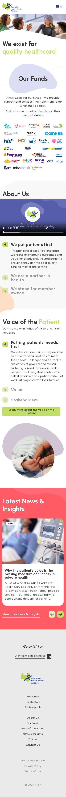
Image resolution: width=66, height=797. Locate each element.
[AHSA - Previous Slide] (52, 614)
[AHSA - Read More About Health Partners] (44, 141)
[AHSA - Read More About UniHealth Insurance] (7, 167)
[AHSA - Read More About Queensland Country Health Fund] (11, 161)
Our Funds (33, 723)
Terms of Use (33, 771)
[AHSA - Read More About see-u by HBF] (39, 161)
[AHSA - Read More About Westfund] (37, 168)
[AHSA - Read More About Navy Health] (8, 148)
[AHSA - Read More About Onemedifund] (52, 148)
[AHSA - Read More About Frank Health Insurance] (31, 133)
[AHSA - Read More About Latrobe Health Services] (57, 141)
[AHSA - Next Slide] (60, 614)
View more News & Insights (21, 614)
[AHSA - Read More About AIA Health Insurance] (20, 126)
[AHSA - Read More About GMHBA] (54, 133)
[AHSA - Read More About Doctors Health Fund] (10, 133)
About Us (33, 717)
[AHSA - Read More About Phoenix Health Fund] (39, 155)
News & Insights (33, 733)
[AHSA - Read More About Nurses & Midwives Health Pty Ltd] (28, 148)
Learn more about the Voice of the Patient (31, 411)
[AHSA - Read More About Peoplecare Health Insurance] (12, 155)
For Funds (33, 696)
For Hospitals (33, 707)
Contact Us (33, 744)
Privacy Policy (33, 765)
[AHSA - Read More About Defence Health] (58, 126)
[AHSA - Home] (12, 7)
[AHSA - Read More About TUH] (59, 161)
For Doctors (33, 701)
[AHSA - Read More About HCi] (22, 141)
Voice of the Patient (33, 728)
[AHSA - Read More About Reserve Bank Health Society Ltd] (27, 161)
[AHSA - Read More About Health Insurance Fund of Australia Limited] (32, 141)
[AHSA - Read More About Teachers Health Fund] (49, 161)
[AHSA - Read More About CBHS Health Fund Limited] (46, 126)
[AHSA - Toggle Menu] (59, 6)
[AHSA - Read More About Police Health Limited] (59, 155)
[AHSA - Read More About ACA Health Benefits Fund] (7, 125)
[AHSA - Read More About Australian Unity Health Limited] (34, 126)
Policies (33, 739)
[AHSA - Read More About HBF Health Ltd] (9, 141)
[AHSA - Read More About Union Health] (21, 167)
